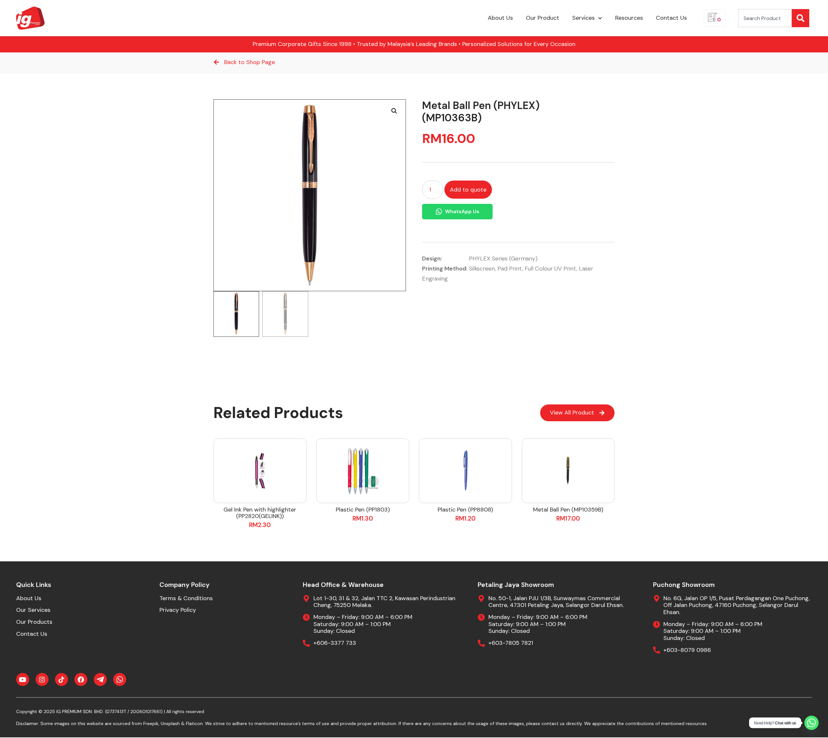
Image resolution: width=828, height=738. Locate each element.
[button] (394, 111)
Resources (629, 18)
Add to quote (468, 189)
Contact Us (671, 18)
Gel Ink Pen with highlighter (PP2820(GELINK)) (259, 513)
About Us (500, 18)
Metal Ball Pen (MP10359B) (568, 509)
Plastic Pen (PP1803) (363, 509)
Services (583, 18)
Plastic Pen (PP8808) (465, 509)
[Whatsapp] (811, 723)
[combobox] (765, 18)
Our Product (542, 18)
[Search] (800, 18)
